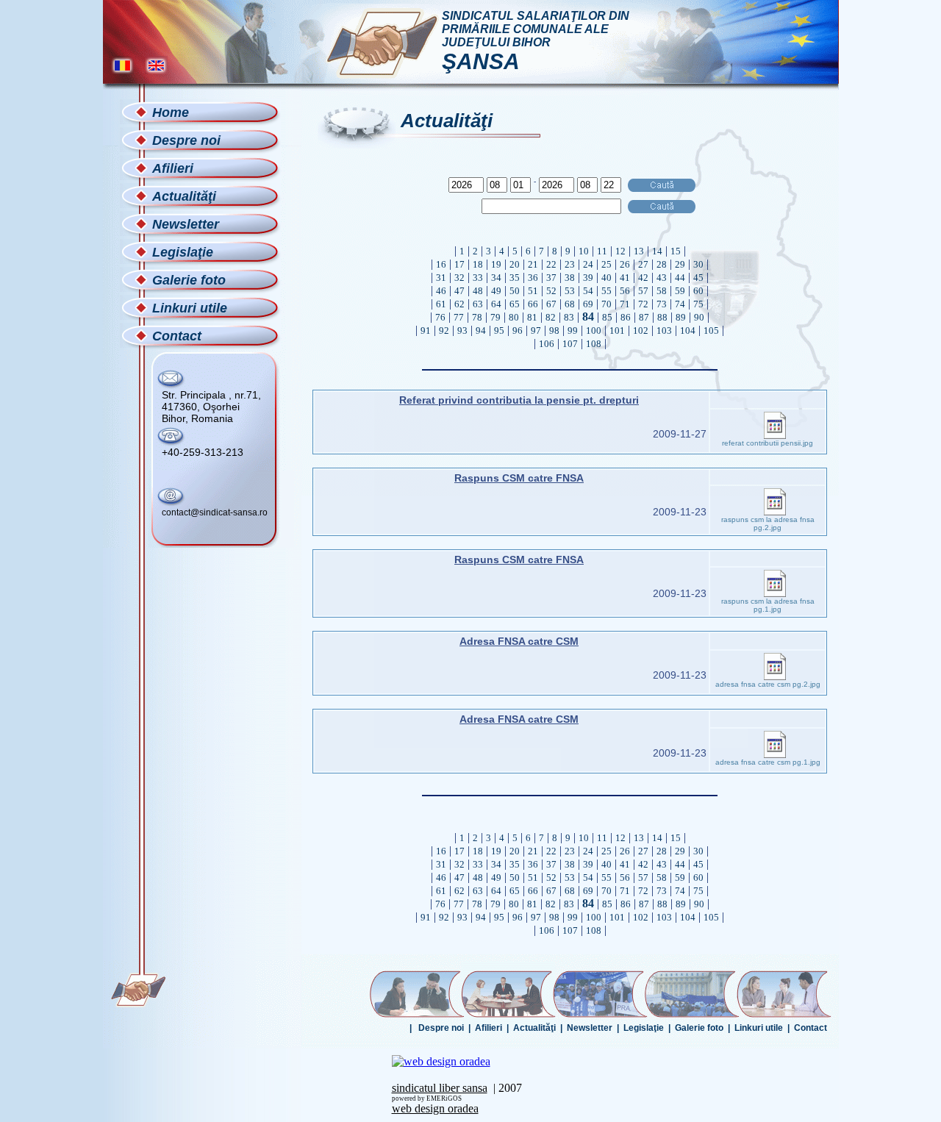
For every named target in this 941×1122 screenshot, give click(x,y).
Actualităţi (534, 1028)
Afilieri (488, 1028)
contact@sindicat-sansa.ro (215, 512)
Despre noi (441, 1028)
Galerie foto (699, 1028)
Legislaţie (643, 1028)
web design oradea (435, 1108)
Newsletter (589, 1028)
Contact (810, 1028)
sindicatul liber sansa (439, 1088)
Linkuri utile (758, 1028)
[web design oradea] (441, 1061)
